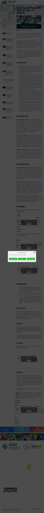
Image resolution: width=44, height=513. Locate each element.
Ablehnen (22, 258)
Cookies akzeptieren (13, 258)
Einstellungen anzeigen (31, 258)
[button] (34, 252)
